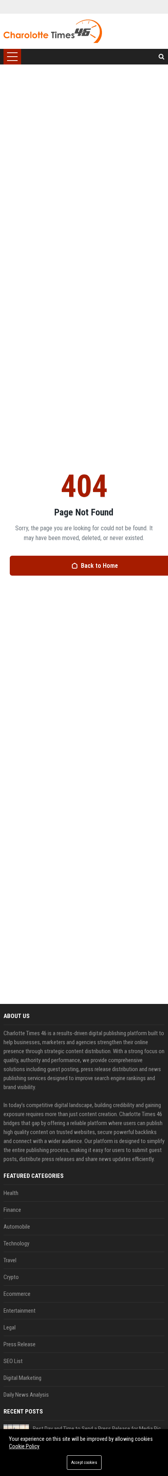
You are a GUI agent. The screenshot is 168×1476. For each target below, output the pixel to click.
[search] (161, 56)
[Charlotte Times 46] (53, 31)
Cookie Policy (24, 1446)
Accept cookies (84, 1462)
